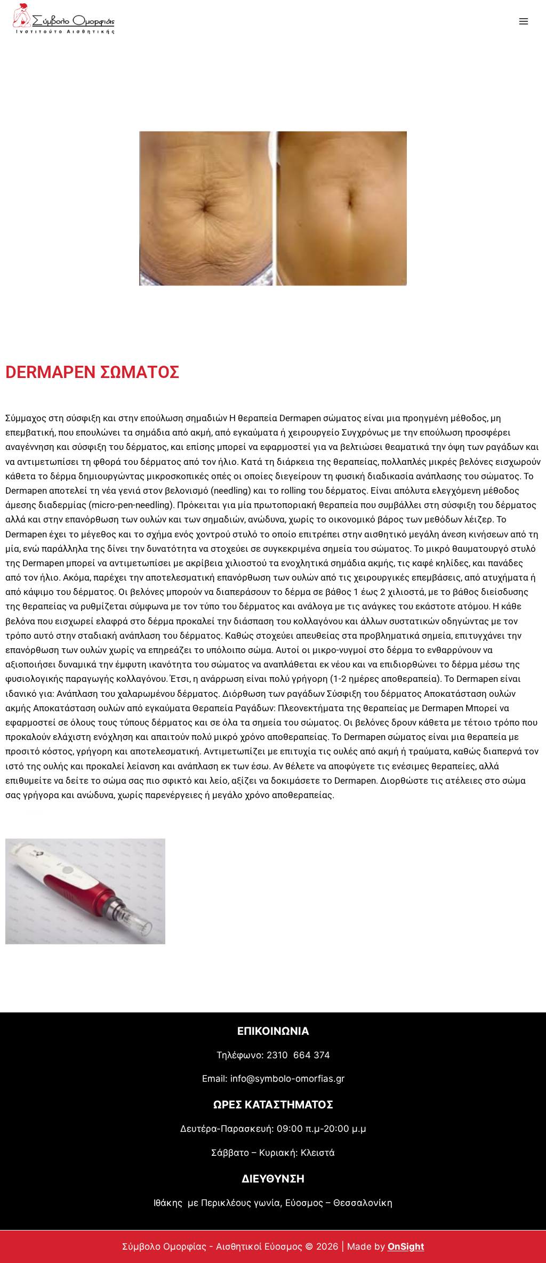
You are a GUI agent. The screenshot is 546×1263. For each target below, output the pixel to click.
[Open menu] (523, 21)
